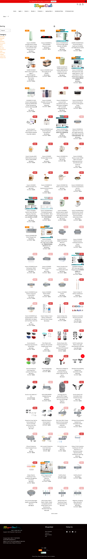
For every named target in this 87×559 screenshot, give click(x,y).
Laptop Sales (48, 11)
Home (14, 11)
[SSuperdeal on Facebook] (67, 532)
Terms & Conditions (51, 556)
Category (2, 54)
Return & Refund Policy (42, 556)
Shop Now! (53, 1)
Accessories (2, 43)
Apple (20, 11)
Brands (33, 11)
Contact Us (47, 533)
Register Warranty (48, 534)
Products (40, 11)
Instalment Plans (59, 11)
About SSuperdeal (48, 531)
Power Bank (2, 52)
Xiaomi (26, 11)
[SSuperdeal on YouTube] (72, 532)
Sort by (2, 26)
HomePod (2, 41)
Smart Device (3, 49)
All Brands (2, 38)
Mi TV (1, 46)
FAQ (46, 536)
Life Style (2, 47)
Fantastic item (3, 57)
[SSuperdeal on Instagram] (70, 532)
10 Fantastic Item (69, 11)
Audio (1, 51)
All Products (2, 36)
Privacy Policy (35, 556)
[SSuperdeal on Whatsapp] (75, 532)
